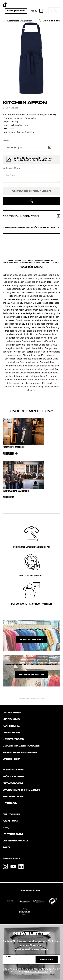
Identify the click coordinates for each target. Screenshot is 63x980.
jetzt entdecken (32, 639)
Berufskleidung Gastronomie (16, 490)
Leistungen (13, 739)
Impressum (13, 834)
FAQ (6, 827)
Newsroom (13, 783)
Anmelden (47, 959)
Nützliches (13, 777)
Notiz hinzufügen (11, 168)
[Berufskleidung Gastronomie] (23, 475)
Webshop (11, 759)
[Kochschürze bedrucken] (23, 431)
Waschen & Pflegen (21, 790)
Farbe (6, 141)
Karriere (11, 726)
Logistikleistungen (22, 746)
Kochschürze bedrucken (14, 447)
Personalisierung (20, 752)
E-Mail (11, 957)
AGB (6, 847)
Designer (11, 733)
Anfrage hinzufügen (31, 191)
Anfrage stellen (16, 11)
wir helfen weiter (31, 674)
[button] (6, 973)
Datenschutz (15, 841)
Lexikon (10, 803)
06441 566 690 (51, 21)
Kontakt (11, 821)
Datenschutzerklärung (36, 972)
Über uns (11, 719)
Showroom (13, 797)
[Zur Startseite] (5, 5)
